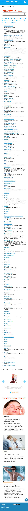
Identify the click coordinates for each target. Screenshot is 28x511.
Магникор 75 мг (7, 227)
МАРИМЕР (6, 136)
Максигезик (7, 282)
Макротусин (7, 264)
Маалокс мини (7, 188)
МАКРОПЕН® (7, 44)
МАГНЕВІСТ (6, 80)
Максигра (6, 284)
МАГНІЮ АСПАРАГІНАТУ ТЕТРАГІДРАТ (13, 35)
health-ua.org (12, 2)
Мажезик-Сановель (9, 250)
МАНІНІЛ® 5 (7, 173)
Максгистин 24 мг (8, 273)
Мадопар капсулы (8, 233)
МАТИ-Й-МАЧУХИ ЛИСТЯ (10, 65)
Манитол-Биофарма (9, 337)
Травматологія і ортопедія (8, 481)
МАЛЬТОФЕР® (7, 101)
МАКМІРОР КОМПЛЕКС (9, 83)
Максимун (6, 311)
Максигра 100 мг (8, 286)
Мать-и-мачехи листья (9, 365)
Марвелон (6, 348)
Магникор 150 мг (8, 224)
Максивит (6, 279)
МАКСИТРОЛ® (7, 157)
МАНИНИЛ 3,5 (7, 332)
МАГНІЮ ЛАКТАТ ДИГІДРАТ (10, 130)
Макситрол (7, 313)
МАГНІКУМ (6, 153)
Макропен (7, 262)
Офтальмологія (6, 416)
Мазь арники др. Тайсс (9, 253)
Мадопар (6, 247)
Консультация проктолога (11, 454)
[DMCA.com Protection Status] (16, 504)
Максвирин (6, 266)
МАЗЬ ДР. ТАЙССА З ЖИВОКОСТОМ (13, 59)
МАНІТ (5, 92)
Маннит (6, 339)
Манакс (5, 323)
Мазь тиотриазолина (9, 255)
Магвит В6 (6, 209)
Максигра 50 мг (7, 289)
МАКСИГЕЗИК (7, 56)
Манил (5, 330)
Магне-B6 (6, 211)
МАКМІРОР (6, 95)
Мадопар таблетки (8, 240)
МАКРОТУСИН (7, 149)
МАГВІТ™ (6, 163)
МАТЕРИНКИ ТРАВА (9, 62)
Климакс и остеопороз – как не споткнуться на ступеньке (13, 485)
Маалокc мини (8, 183)
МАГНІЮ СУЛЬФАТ (8, 26)
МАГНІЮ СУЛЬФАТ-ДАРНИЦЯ (11, 133)
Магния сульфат (8, 230)
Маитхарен (6, 257)
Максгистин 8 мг (8, 276)
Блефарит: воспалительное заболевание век (12, 420)
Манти (5, 343)
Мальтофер (7, 319)
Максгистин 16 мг (8, 269)
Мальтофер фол (8, 321)
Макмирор (6, 259)
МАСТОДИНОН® (8, 143)
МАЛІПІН (6, 29)
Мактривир (6, 315)
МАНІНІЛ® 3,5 (7, 167)
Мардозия (6, 352)
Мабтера (6, 197)
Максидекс (6, 293)
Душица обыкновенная (9, 181)
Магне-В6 (6, 213)
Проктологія (5, 451)
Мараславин (7, 346)
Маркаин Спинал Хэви (9, 362)
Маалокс (6, 185)
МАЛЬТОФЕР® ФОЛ (9, 119)
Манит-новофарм (8, 334)
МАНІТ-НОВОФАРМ (8, 75)
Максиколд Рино (8, 298)
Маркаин (6, 356)
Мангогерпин (7, 325)
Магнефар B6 (7, 221)
